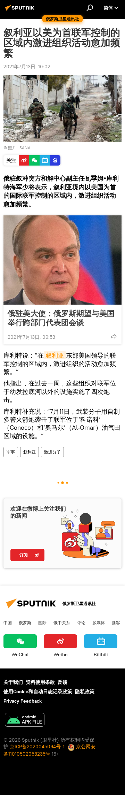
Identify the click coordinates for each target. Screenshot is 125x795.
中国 (7, 622)
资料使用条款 (40, 682)
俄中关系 (61, 622)
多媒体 (98, 622)
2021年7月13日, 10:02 (26, 66)
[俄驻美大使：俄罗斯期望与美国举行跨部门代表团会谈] (62, 260)
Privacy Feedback (22, 701)
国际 (42, 622)
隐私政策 (84, 691)
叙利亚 (54, 355)
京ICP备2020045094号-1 (37, 746)
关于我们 (13, 682)
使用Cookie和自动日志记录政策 (37, 691)
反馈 (62, 682)
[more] (113, 336)
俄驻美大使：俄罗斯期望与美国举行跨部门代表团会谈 (61, 318)
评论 (81, 622)
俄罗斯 (25, 622)
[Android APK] (24, 720)
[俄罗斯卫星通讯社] (20, 10)
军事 (11, 451)
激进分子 (52, 451)
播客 (116, 622)
